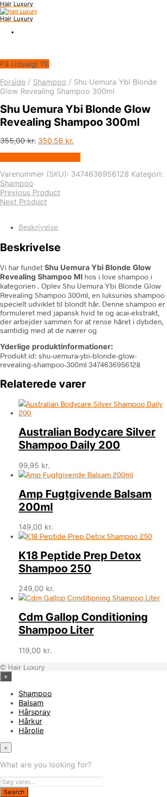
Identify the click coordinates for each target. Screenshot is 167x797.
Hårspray (35, 712)
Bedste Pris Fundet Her (40, 157)
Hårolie (31, 730)
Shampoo (49, 81)
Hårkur (30, 721)
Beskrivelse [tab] (38, 227)
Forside (13, 81)
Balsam (31, 702)
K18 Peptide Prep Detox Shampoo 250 (80, 562)
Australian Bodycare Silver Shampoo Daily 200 (87, 438)
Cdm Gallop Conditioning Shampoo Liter (83, 623)
